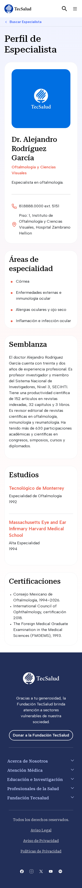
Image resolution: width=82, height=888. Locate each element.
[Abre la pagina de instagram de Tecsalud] (31, 871)
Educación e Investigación (35, 779)
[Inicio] (18, 9)
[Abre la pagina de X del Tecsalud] (41, 871)
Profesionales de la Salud (33, 788)
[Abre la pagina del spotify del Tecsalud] (60, 871)
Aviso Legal (41, 830)
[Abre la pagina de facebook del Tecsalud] (22, 871)
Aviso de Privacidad (41, 841)
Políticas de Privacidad (41, 851)
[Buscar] (64, 8)
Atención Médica (25, 770)
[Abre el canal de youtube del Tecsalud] (51, 871)
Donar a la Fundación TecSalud (41, 735)
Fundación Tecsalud (28, 798)
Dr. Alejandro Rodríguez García (34, 148)
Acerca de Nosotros (27, 761)
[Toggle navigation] (75, 8)
